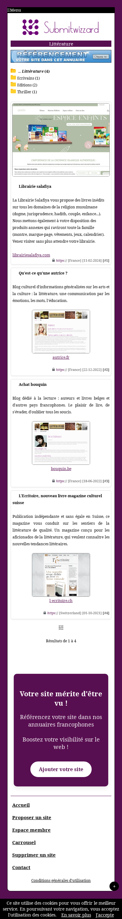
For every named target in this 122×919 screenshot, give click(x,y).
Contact (21, 867)
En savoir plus (76, 915)
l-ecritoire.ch (61, 600)
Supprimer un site (34, 855)
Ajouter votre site (61, 769)
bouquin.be (61, 468)
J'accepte (105, 915)
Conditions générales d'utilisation (61, 880)
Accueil (21, 805)
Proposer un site (31, 817)
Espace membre (31, 830)
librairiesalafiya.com (31, 255)
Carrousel (24, 842)
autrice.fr (61, 357)
